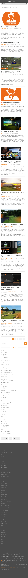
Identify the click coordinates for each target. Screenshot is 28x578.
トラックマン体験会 (7, 370)
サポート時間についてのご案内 (9, 27)
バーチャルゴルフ (4, 291)
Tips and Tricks (6, 425)
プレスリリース (6, 356)
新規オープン (6, 407)
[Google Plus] (18, 438)
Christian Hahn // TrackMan (9, 567)
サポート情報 (3, 28)
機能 (6, 164)
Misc (4, 418)
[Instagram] (10, 438)
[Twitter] (6, 438)
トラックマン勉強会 (7, 372)
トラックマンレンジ (11, 258)
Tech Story (4, 362)
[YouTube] (14, 438)
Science (5, 421)
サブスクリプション (6, 376)
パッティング (4, 411)
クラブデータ (6, 394)
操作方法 (5, 386)
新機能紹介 (3, 164)
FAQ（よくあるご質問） (8, 380)
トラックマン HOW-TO (6, 379)
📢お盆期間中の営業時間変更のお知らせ (11, 102)
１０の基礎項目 (6, 392)
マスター (5, 397)
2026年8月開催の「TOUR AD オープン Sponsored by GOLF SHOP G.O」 (10, 72)
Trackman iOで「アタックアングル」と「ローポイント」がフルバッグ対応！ (12, 162)
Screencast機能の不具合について (10, 42)
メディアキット (4, 414)
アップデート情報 (4, 258)
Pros (4, 419)
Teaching (5, 423)
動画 (2, 416)
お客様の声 (5, 354)
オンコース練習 (6, 431)
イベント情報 (6, 404)
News (2, 133)
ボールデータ (6, 396)
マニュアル (5, 384)
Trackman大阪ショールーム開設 (9, 131)
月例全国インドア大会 (5, 196)
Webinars (5, 427)
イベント (2, 74)
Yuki (2, 553)
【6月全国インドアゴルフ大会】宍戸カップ (12, 224)
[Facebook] (3, 438)
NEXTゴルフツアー (5, 360)
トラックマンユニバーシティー (6, 323)
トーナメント (10, 74)
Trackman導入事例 (6, 365)
